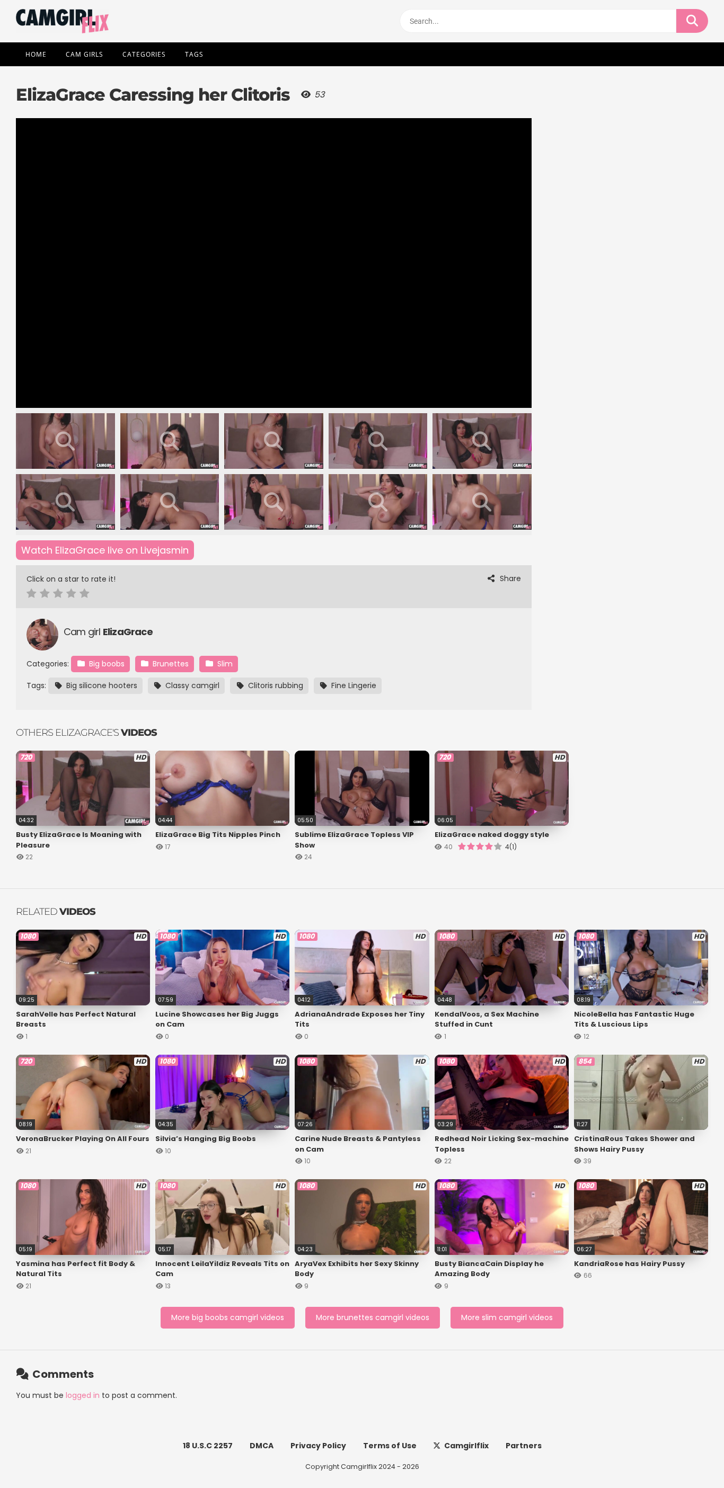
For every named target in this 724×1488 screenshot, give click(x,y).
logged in (83, 1395)
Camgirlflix (466, 1445)
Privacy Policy (318, 1445)
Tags (194, 54)
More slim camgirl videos (507, 1317)
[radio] (32, 594)
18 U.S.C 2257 (208, 1445)
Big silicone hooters (100, 685)
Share (509, 578)
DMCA (261, 1445)
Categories (144, 54)
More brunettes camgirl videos (372, 1317)
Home (36, 54)
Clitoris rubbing (274, 685)
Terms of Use (390, 1445)
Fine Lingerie (352, 685)
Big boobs (106, 663)
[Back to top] (688, 1456)
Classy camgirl (191, 685)
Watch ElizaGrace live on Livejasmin (105, 550)
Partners (524, 1445)
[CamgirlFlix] (62, 21)
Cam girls (84, 54)
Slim (224, 663)
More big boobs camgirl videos (227, 1317)
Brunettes (170, 663)
